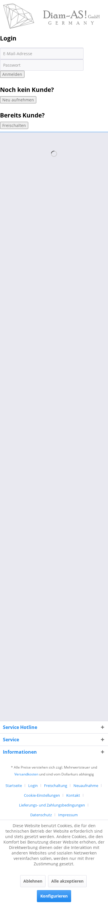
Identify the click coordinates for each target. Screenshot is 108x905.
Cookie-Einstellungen (42, 795)
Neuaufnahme (85, 785)
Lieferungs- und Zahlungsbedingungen (52, 805)
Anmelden (12, 74)
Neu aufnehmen (18, 100)
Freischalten (14, 125)
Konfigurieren (54, 896)
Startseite (13, 785)
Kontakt (73, 795)
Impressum (68, 814)
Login (33, 785)
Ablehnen (32, 881)
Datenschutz (41, 814)
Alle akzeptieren (67, 881)
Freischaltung (55, 785)
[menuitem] (16, 785)
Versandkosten (26, 774)
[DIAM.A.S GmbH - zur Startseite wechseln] (51, 8)
